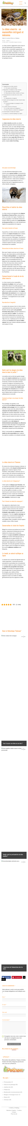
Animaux (6, 1099)
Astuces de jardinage (9, 1084)
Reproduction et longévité (11, 98)
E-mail (4, 1004)
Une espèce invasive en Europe (12, 91)
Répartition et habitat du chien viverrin (12, 89)
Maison (6, 1097)
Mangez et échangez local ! (11, 1094)
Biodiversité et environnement (12, 1092)
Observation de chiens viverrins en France (15, 93)
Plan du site (14, 1114)
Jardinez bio (7, 1087)
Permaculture (7, 1082)
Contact (14, 1112)
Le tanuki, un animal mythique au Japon (12, 113)
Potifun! (6, 1089)
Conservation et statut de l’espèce (11, 111)
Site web (4, 1012)
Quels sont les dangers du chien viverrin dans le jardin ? (14, 100)
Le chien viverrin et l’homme (10, 106)
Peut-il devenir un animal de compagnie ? (15, 109)
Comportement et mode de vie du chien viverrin (12, 95)
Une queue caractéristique (11, 88)
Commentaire (6, 1020)
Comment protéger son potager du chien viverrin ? (14, 104)
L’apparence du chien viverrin (10, 86)
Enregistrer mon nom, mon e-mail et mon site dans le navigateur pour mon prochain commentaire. (15, 1038)
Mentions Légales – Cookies (14, 1110)
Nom (3, 997)
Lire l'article (14, 690)
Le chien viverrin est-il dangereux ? (13, 108)
